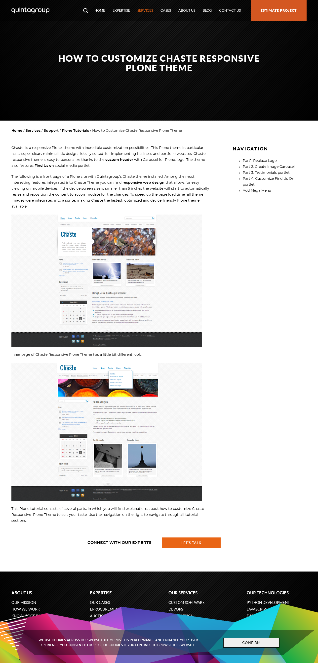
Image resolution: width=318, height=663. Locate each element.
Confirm (251, 643)
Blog (207, 10)
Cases (165, 10)
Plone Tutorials (75, 131)
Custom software (186, 602)
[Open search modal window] (86, 10)
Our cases (100, 602)
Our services (183, 593)
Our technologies (268, 593)
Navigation (250, 148)
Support (51, 131)
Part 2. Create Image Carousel (269, 167)
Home (99, 10)
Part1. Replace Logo (260, 161)
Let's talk (191, 543)
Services (145, 10)
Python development (268, 602)
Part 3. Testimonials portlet (266, 173)
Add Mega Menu (257, 190)
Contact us (230, 10)
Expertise (121, 10)
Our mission (23, 602)
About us (186, 10)
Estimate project (279, 10)
